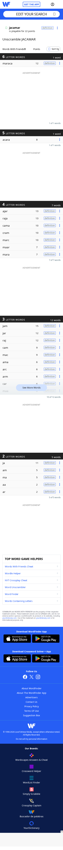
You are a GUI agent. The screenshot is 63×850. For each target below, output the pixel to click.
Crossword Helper (31, 771)
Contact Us (31, 701)
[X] (31, 677)
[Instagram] (38, 677)
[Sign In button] (52, 4)
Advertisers (31, 697)
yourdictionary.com (9, 618)
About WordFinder (32, 688)
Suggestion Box (31, 715)
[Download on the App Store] (17, 638)
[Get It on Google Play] (45, 638)
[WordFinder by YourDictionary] (6, 4)
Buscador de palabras (31, 816)
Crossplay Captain (31, 805)
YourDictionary (31, 827)
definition (47, 27)
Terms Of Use (31, 710)
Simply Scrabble (31, 793)
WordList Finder (31, 782)
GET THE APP (31, 4)
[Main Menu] (59, 4)
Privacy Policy (31, 706)
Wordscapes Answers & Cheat (31, 759)
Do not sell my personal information (31, 739)
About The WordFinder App (31, 692)
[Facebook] (25, 677)
